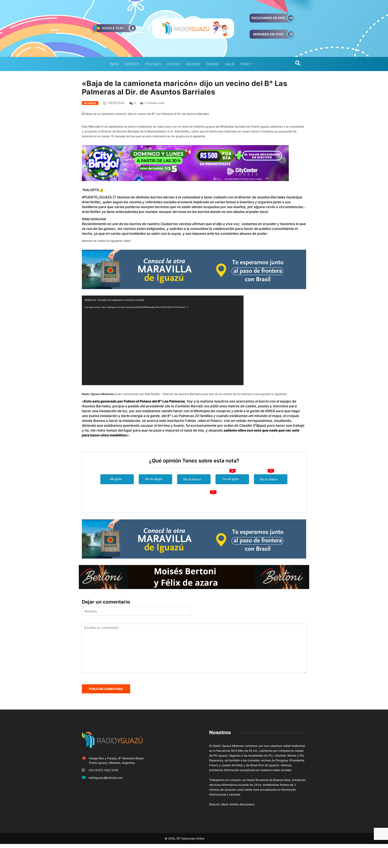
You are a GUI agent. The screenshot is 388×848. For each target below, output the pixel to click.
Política (173, 64)
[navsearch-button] (298, 64)
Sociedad (193, 64)
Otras (245, 64)
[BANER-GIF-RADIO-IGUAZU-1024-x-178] (185, 163)
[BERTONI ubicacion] (194, 577)
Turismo (212, 64)
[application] (163, 340)
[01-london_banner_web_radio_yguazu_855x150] (194, 269)
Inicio (114, 64)
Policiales (153, 64)
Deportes (132, 64)
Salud (229, 64)
